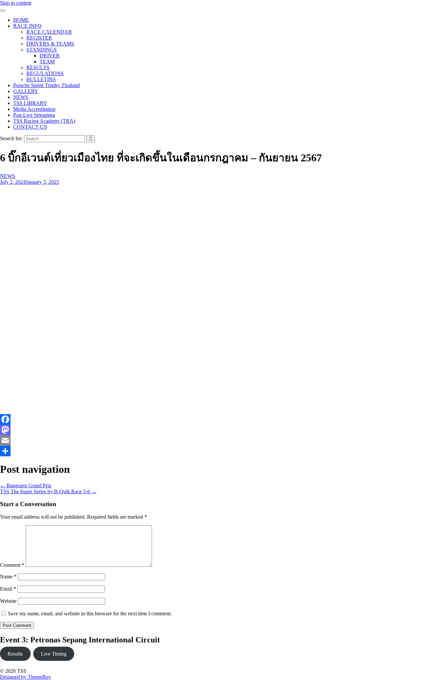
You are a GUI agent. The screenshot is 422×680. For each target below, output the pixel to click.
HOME (21, 20)
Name (8, 576)
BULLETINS (41, 79)
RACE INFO (27, 26)
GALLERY (25, 91)
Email (8, 589)
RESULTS (37, 67)
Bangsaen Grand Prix (25, 485)
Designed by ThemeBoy (25, 677)
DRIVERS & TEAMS (50, 44)
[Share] (165, 451)
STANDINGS (41, 49)
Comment (12, 565)
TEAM (47, 61)
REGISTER (39, 38)
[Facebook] (165, 419)
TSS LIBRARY (30, 103)
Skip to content (15, 3)
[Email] (165, 440)
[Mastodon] (165, 430)
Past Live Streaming (34, 115)
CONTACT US (30, 127)
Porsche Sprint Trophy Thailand (46, 85)
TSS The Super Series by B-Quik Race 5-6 (48, 491)
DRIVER (50, 55)
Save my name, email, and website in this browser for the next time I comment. (90, 613)
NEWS (20, 97)
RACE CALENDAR (49, 32)
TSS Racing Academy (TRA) (44, 121)
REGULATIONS (45, 73)
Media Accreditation (34, 109)
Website (8, 601)
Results (15, 654)
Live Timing (54, 654)
